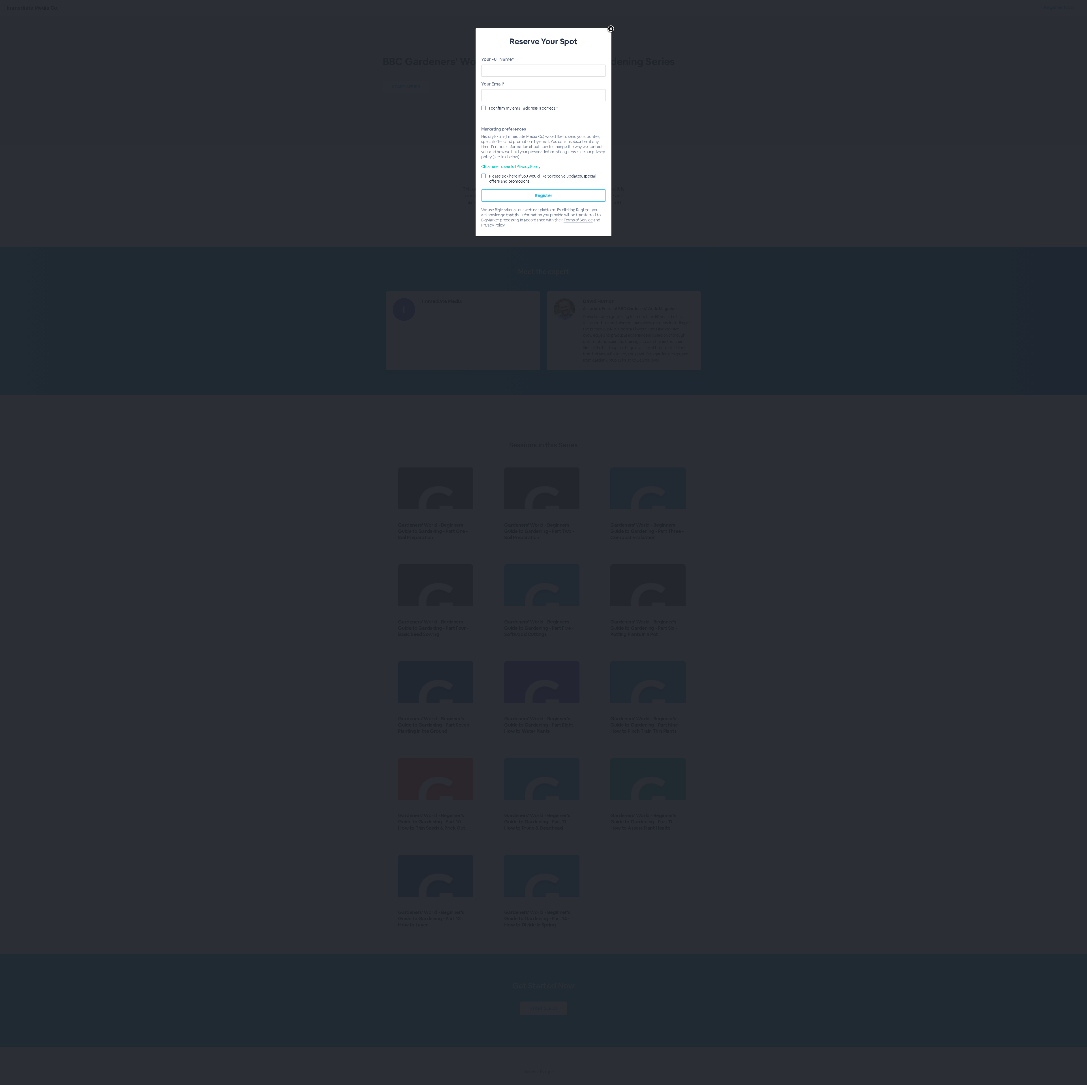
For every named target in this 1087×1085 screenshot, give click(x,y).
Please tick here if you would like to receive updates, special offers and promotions (542, 179)
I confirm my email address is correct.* (523, 108)
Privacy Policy (492, 225)
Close (611, 29)
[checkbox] (483, 108)
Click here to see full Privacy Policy (510, 166)
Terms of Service (578, 220)
